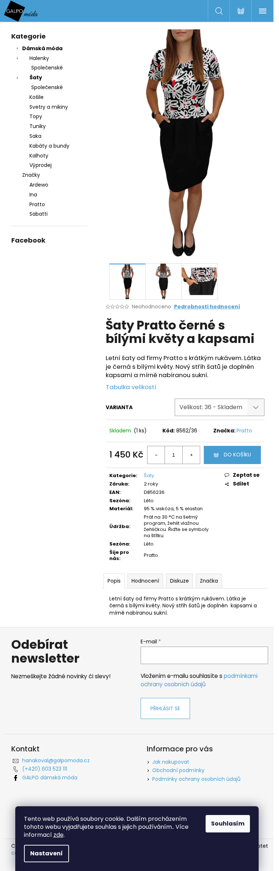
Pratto (244, 430)
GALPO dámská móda (49, 777)
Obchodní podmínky (178, 770)
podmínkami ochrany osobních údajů (199, 680)
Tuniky (37, 126)
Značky (31, 175)
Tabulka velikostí (131, 387)
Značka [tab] (209, 580)
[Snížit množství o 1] (156, 455)
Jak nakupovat (170, 762)
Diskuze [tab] (179, 580)
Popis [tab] (114, 580)
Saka (35, 136)
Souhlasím (227, 823)
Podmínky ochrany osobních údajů (196, 779)
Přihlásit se (165, 708)
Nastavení (46, 853)
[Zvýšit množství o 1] (191, 455)
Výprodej (40, 165)
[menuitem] (49, 185)
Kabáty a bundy (49, 145)
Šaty (35, 77)
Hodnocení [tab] (145, 580)
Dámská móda (42, 48)
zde (58, 835)
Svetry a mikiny (48, 107)
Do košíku (237, 454)
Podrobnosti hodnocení (207, 306)
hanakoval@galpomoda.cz (56, 760)
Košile (36, 97)
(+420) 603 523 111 (44, 768)
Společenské (47, 67)
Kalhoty (38, 155)
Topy (35, 116)
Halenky (39, 58)
